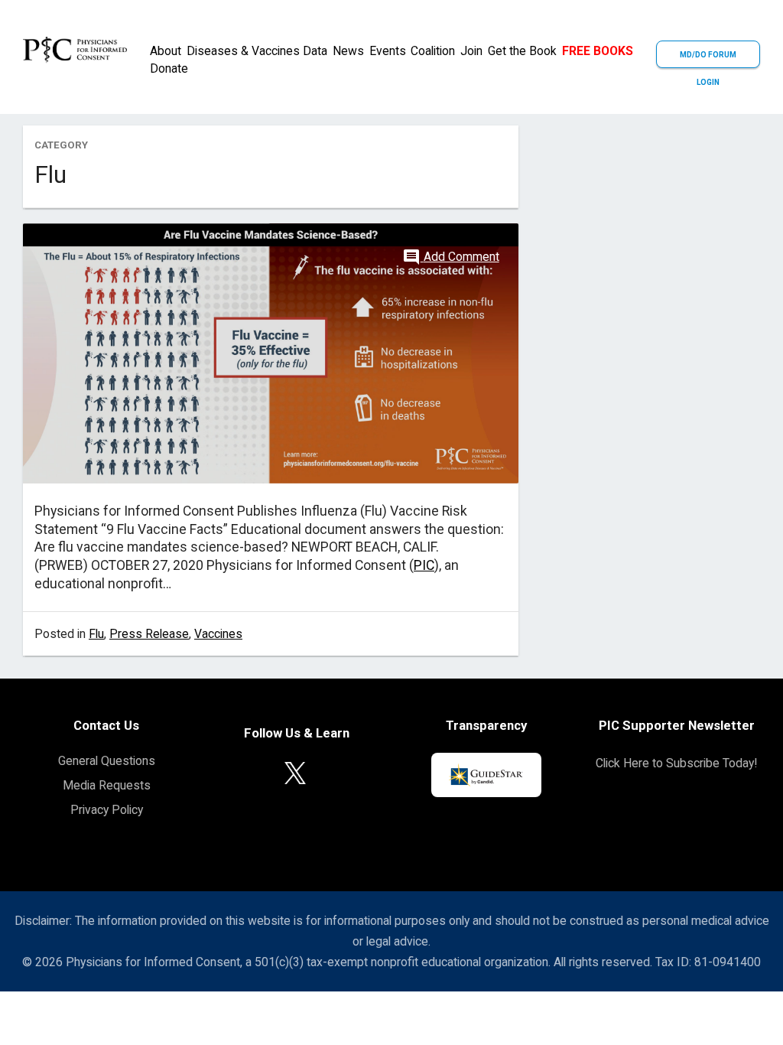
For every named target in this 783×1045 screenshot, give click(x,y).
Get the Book (522, 51)
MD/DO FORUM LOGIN (708, 59)
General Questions (106, 761)
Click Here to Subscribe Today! (676, 763)
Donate (169, 68)
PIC (424, 565)
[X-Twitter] (295, 772)
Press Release (149, 634)
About (165, 51)
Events (387, 51)
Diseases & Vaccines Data (257, 51)
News (348, 51)
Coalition (433, 51)
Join (471, 51)
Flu (96, 634)
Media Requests (107, 785)
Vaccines (218, 634)
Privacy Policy (106, 809)
